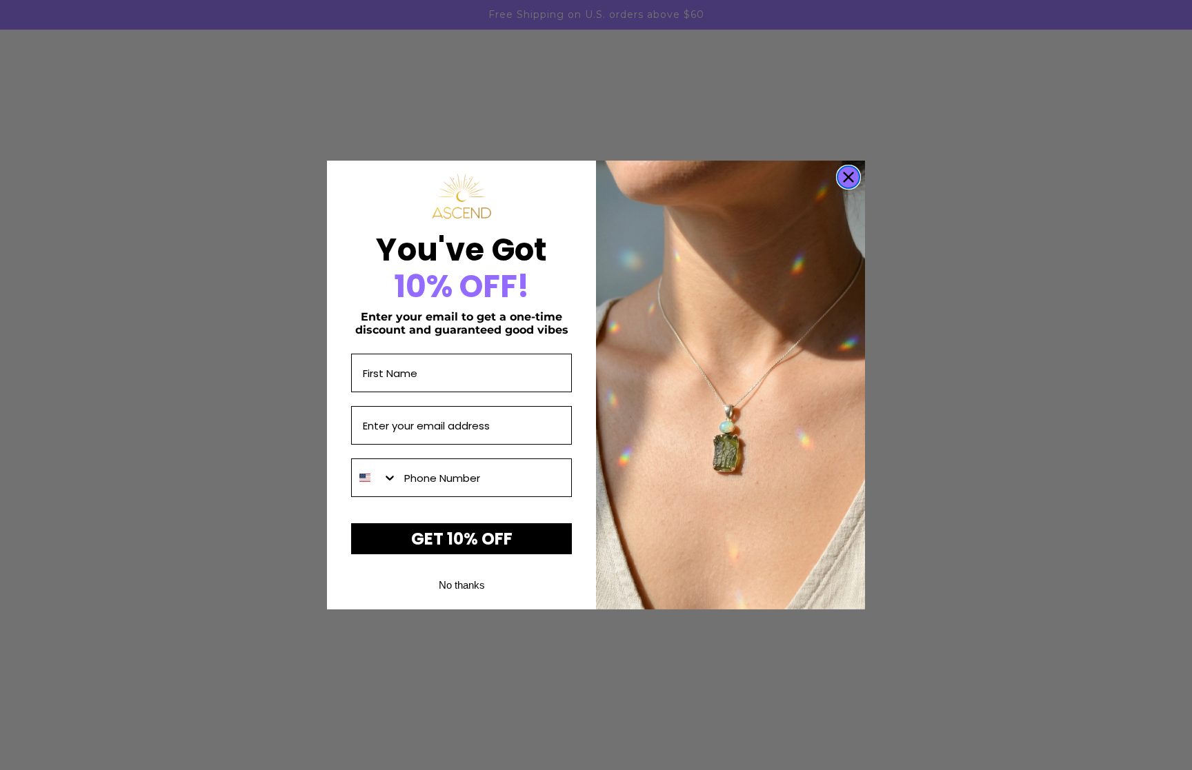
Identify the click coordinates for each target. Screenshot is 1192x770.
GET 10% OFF (462, 538)
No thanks (462, 585)
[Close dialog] (848, 177)
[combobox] (374, 477)
